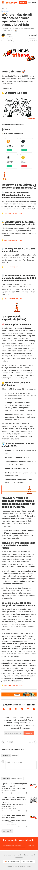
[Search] (35, 778)
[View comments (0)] (8, 40)
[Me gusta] (3, 40)
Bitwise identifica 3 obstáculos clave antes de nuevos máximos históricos (13, 800)
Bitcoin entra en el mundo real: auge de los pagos (13, 816)
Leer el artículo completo (13, 213)
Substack (9, 866)
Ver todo (6, 831)
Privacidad (19, 855)
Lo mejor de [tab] (6, 778)
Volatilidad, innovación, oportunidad (13, 788)
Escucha (33, 35)
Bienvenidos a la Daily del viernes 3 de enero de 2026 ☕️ (13, 821)
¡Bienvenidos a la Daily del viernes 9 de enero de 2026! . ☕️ (13, 805)
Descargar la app (28, 861)
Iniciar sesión (32, 2)
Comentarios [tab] (6, 755)
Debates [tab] (19, 778)
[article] (19, 788)
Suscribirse (23, 2)
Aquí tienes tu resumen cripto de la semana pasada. (14, 785)
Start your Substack (12, 861)
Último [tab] (13, 778)
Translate (5, 11)
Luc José (8, 34)
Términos (26, 855)
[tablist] (10, 755)
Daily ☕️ (4, 8)
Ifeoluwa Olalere (11, 790)
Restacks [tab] (15, 755)
